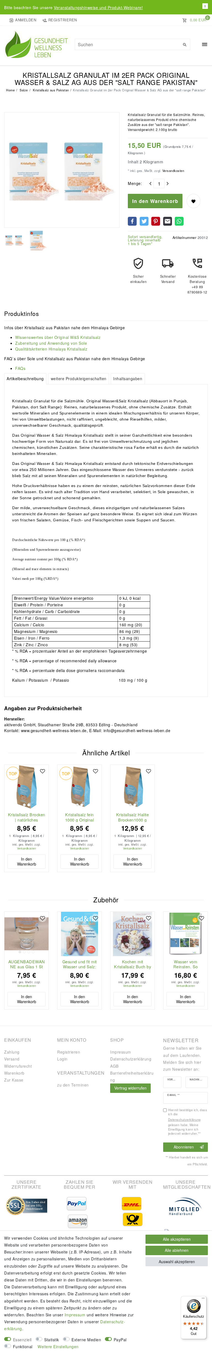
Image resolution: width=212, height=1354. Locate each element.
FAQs (20, 368)
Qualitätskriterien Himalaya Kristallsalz (51, 349)
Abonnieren (184, 1147)
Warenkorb (14, 1073)
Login (62, 1059)
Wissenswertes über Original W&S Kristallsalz (57, 337)
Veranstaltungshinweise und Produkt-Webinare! (98, 7)
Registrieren (68, 1052)
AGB (114, 1066)
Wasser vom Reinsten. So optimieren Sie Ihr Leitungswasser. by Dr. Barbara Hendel (185, 964)
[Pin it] (155, 221)
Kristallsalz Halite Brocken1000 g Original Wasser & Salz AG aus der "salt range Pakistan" (132, 817)
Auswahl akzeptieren (177, 1261)
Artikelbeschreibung (25, 378)
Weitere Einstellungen (58, 1346)
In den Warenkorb (155, 200)
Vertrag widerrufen (130, 1088)
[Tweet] (144, 221)
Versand (12, 1059)
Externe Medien (86, 1339)
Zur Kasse (13, 1080)
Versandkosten (172, 170)
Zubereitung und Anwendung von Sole (51, 343)
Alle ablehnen (177, 1250)
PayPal (120, 1339)
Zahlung (12, 1052)
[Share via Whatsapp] (179, 221)
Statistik (51, 1339)
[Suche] (184, 44)
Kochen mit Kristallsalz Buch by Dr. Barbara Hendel (132, 964)
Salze (23, 90)
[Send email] (167, 221)
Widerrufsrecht (18, 1066)
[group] (26, 787)
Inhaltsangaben (127, 378)
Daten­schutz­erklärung (130, 1059)
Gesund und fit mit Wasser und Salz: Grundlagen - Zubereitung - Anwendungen (79, 964)
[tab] (25, 378)
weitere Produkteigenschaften (79, 378)
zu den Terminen (73, 1085)
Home (10, 90)
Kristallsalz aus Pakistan (50, 90)
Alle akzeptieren (177, 1239)
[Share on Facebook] (132, 221)
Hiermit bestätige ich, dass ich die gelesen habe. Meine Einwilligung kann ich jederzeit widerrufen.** (187, 1122)
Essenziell (22, 1339)
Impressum (120, 1052)
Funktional (23, 1346)
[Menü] (203, 1299)
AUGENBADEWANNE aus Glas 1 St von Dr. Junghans (26, 964)
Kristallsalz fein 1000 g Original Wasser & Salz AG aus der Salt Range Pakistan (79, 817)
